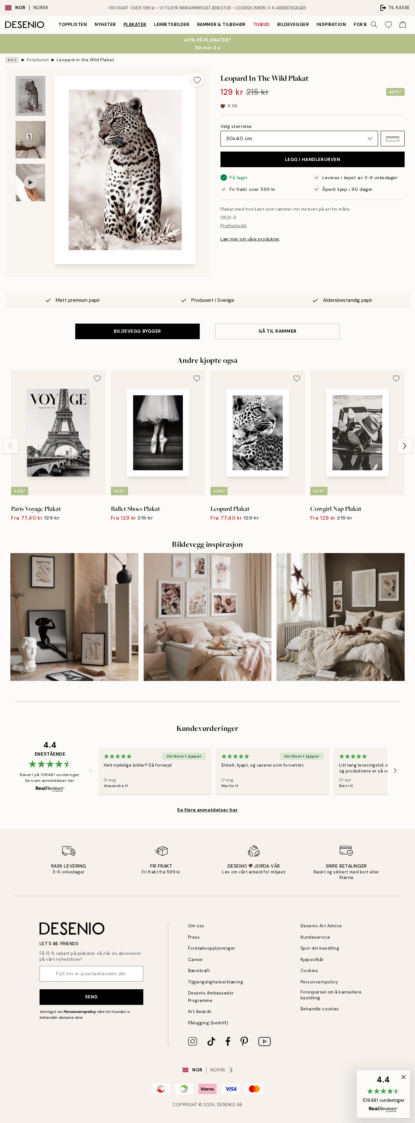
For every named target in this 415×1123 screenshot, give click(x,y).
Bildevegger (293, 24)
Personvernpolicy (80, 1011)
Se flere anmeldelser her (207, 810)
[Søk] (374, 25)
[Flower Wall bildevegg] (208, 617)
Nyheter (105, 24)
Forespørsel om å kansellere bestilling (331, 994)
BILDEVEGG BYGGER (137, 331)
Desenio (226, 1104)
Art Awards (200, 1011)
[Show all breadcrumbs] (12, 60)
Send (91, 997)
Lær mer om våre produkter (250, 239)
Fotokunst (38, 60)
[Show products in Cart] (403, 24)
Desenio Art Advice (321, 926)
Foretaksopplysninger (211, 948)
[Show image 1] (30, 96)
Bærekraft (199, 970)
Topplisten (72, 24)
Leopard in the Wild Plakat (85, 60)
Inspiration (331, 24)
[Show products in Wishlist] (388, 24)
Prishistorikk (233, 225)
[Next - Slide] (404, 446)
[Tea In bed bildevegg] (341, 617)
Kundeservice (315, 937)
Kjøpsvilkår (312, 959)
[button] (393, 138)
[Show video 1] (30, 183)
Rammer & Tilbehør (221, 24)
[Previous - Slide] (10, 446)
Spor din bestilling (320, 948)
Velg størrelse (236, 126)
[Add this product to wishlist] (197, 79)
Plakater (135, 24)
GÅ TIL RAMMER (277, 331)
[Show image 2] (30, 139)
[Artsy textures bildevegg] (74, 617)
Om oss (196, 926)
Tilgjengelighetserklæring (215, 982)
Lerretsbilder (171, 24)
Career (195, 959)
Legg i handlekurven (312, 159)
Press (194, 937)
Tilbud (261, 24)
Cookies (309, 970)
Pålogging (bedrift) (208, 1023)
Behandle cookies (320, 1009)
